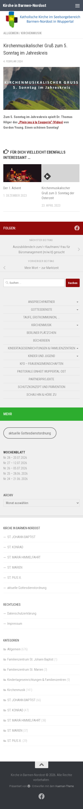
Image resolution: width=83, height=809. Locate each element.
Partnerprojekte (41, 379)
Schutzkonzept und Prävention (41, 387)
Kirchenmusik (31, 33)
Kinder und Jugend (41, 356)
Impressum (14, 624)
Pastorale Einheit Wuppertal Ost (41, 371)
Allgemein (11, 33)
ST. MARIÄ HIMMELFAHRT (24, 557)
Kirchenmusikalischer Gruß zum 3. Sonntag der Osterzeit (58, 193)
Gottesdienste (41, 310)
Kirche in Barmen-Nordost (24, 5)
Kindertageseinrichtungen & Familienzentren (41, 348)
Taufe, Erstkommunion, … (41, 317)
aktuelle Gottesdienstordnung (30, 433)
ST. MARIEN (14, 567)
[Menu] (77, 5)
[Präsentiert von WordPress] (28, 786)
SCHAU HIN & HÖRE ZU (41, 395)
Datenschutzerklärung (21, 613)
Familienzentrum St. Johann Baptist (30, 659)
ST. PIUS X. (14, 578)
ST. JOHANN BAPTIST (21, 537)
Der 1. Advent (12, 188)
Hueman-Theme (64, 786)
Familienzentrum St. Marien (25, 670)
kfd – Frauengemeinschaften (41, 364)
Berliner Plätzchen (41, 333)
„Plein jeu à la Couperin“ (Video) (40, 122)
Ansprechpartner (41, 302)
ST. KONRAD (15, 547)
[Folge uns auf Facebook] (77, 228)
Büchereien (41, 341)
